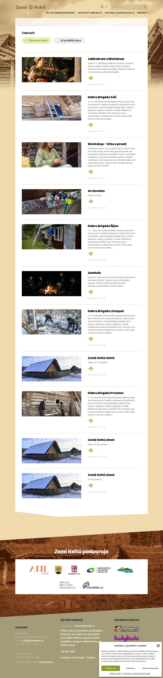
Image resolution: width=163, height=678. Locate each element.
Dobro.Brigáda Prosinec (106, 393)
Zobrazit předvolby (150, 668)
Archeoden (96, 191)
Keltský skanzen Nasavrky (60, 13)
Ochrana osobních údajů (27, 657)
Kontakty (142, 13)
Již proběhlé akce (70, 40)
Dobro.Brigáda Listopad (106, 311)
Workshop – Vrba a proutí (107, 144)
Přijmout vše (110, 668)
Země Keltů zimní (101, 358)
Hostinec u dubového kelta (119, 13)
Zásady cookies (115, 674)
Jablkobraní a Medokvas (106, 59)
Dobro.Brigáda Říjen (103, 226)
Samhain (94, 273)
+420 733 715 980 (29, 644)
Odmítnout (130, 668)
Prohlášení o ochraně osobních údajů (136, 674)
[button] (158, 646)
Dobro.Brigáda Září (102, 97)
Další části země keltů (90, 13)
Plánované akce (38, 40)
